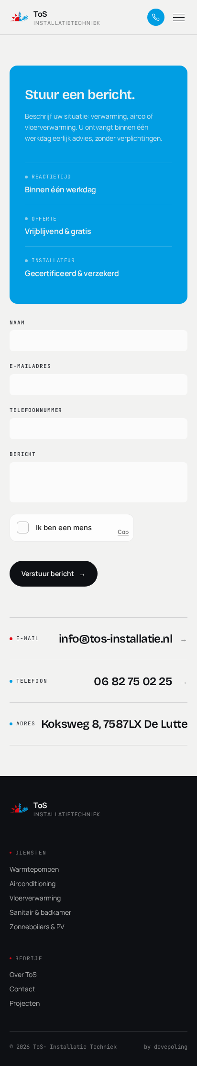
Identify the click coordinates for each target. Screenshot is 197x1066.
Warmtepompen (34, 869)
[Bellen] (155, 17)
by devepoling (165, 1047)
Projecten (25, 1003)
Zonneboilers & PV (37, 926)
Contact (22, 988)
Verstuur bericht (54, 573)
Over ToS (23, 974)
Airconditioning (32, 883)
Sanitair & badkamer (40, 912)
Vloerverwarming (35, 897)
